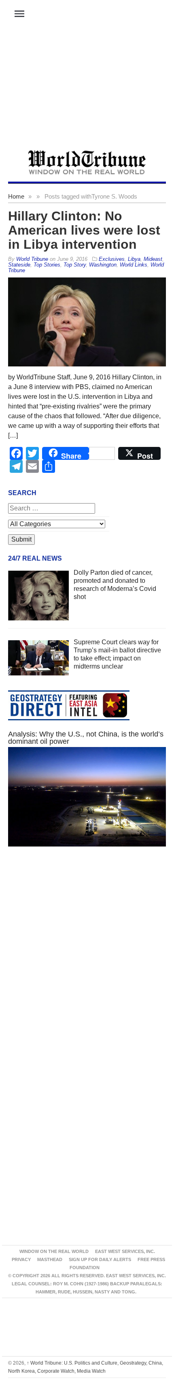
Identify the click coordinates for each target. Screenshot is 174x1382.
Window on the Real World (54, 1251)
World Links (133, 265)
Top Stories (47, 265)
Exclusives (112, 259)
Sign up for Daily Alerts (100, 1259)
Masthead (49, 1259)
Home (16, 196)
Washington (103, 265)
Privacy (21, 1259)
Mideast (153, 259)
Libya (134, 259)
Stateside (19, 265)
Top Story (75, 265)
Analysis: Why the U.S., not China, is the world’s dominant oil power (85, 737)
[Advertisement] (87, 89)
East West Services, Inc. (125, 1251)
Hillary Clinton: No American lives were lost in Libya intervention (84, 230)
